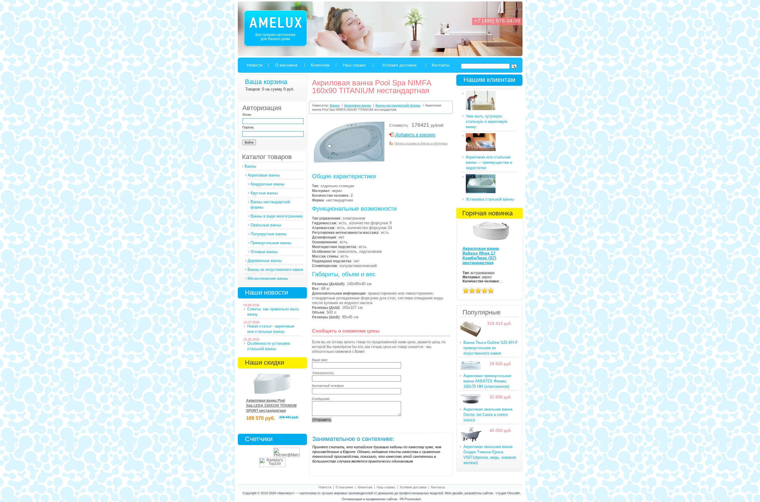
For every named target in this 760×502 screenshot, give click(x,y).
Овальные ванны (266, 225)
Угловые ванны (264, 252)
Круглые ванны (264, 193)
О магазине (286, 65)
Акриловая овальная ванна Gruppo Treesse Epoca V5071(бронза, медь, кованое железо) (489, 454)
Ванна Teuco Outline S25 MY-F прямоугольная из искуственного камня (490, 347)
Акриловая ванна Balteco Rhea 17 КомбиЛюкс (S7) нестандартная (481, 255)
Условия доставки (399, 65)
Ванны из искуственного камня (275, 269)
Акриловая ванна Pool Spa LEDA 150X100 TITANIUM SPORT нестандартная (271, 405)
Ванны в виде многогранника (277, 216)
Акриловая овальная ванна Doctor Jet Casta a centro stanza (487, 414)
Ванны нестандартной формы (270, 204)
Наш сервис (354, 65)
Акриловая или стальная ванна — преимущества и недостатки (489, 162)
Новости (255, 65)
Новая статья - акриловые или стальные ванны (270, 329)
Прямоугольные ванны (271, 243)
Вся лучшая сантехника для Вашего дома (275, 37)
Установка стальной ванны (490, 199)
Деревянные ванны (265, 260)
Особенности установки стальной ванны (268, 346)
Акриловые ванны (264, 175)
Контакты (440, 65)
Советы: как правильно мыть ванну (273, 312)
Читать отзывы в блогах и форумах (421, 143)
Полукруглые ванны (268, 234)
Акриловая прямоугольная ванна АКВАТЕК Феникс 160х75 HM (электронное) (487, 381)
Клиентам (320, 65)
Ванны (250, 166)
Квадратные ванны (267, 184)
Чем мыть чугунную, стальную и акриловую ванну (486, 121)
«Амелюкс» (285, 493)
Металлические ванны (268, 278)
